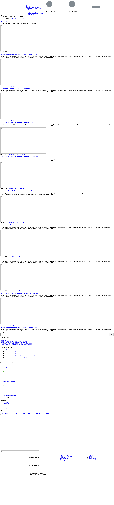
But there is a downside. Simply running (9, 381)
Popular (35, 413)
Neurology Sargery (7, 405)
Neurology (30, 10)
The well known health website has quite (9, 395)
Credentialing (63, 457)
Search (2, 332)
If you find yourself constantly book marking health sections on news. (19, 224)
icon (23, 413)
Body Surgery (6, 403)
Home (27, 5)
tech (39, 413)
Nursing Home (31, 14)
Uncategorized (6, 408)
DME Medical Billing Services (94, 459)
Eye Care (5, 404)
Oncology (30, 8)
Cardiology (30, 9)
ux (48, 413)
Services (28, 6)
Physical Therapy (32, 12)
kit (30, 413)
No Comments (22, 222)
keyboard (27, 413)
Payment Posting (64, 460)
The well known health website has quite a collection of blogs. (17, 88)
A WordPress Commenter (8, 349)
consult (7, 413)
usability (44, 413)
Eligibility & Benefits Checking (66, 456)
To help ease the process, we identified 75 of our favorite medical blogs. (19, 122)
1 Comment (24, 18)
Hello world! (3, 21)
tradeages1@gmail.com (16, 18)
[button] (96, 7)
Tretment (5, 407)
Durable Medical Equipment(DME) (35, 13)
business (3, 413)
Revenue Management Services (67, 459)
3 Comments (22, 51)
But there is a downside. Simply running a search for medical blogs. (18, 54)
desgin (11, 413)
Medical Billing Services (33, 7)
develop (17, 413)
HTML (21, 413)
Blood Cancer (6, 402)
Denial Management (64, 458)
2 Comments (22, 86)
